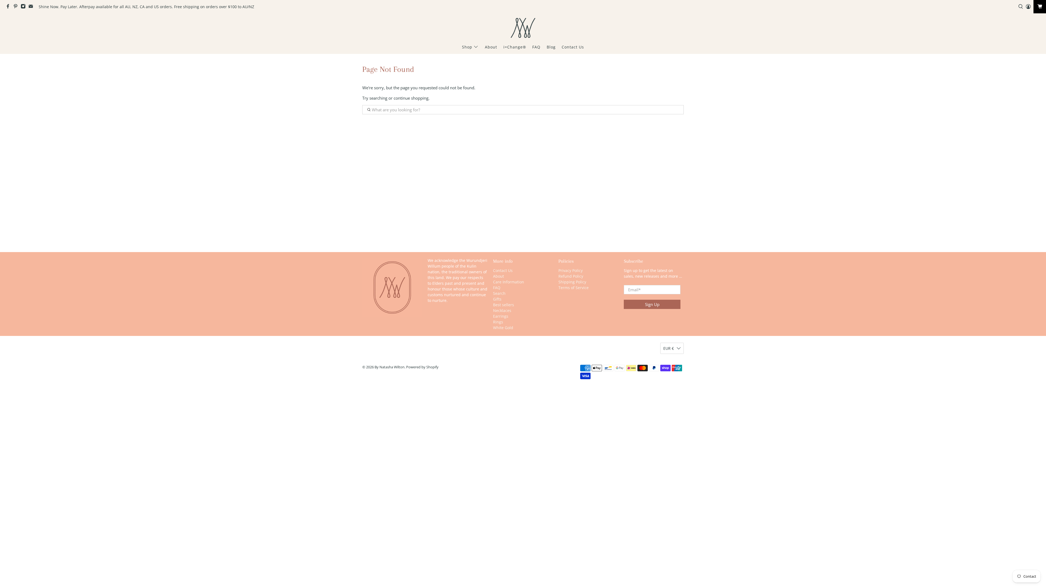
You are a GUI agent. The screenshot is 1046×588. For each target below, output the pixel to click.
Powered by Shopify (422, 367)
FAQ (536, 47)
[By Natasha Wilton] (523, 28)
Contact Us (573, 47)
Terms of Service (573, 287)
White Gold (503, 327)
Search (499, 293)
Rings (498, 321)
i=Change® (514, 47)
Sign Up (652, 304)
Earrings (500, 316)
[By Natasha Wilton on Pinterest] (17, 7)
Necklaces (502, 310)
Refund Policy (570, 276)
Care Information (508, 281)
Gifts (497, 299)
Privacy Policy (570, 270)
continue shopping (411, 98)
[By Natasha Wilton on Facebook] (9, 7)
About (491, 47)
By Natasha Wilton (390, 367)
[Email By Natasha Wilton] (32, 7)
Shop (467, 47)
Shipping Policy (572, 281)
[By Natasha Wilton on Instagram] (24, 7)
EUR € (668, 348)
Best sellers (503, 304)
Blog (551, 47)
